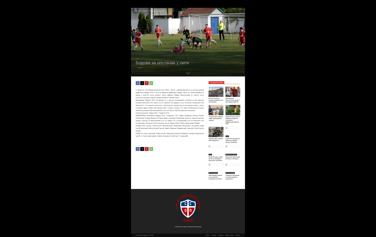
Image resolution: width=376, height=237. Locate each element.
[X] (142, 83)
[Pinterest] (147, 83)
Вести (207, 235)
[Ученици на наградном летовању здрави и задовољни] (233, 169)
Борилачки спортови (231, 154)
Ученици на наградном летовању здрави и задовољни (232, 177)
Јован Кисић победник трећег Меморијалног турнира (216, 118)
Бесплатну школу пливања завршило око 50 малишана (216, 100)
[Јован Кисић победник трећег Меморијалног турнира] (216, 110)
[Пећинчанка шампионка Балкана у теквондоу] (233, 150)
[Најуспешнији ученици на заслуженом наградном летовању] (216, 169)
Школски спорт (213, 96)
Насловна (138, 11)
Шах (227, 96)
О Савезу (213, 235)
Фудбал (145, 11)
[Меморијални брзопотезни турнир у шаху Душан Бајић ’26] (233, 92)
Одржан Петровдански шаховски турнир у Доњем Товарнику (233, 140)
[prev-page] (210, 183)
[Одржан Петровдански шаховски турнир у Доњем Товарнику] (233, 132)
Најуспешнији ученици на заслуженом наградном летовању (215, 177)
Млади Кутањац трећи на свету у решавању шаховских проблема (215, 158)
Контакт (238, 235)
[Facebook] (138, 83)
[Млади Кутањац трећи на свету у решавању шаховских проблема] (216, 150)
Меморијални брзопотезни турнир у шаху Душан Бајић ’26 (232, 100)
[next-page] (213, 183)
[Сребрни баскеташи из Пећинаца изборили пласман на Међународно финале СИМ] (233, 110)
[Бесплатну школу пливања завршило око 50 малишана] (216, 92)
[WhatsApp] (151, 83)
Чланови (220, 235)
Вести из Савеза (213, 173)
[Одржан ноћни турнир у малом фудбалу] (216, 132)
